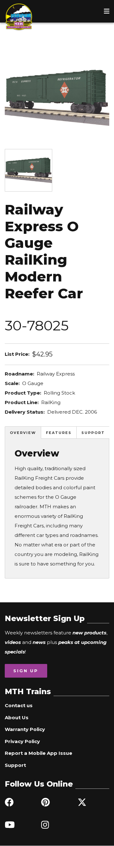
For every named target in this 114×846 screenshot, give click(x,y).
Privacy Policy (22, 741)
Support (93, 432)
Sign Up (25, 670)
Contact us (19, 705)
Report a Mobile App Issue (38, 753)
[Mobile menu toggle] (107, 11)
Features (59, 432)
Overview (23, 432)
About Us (16, 717)
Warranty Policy (25, 729)
